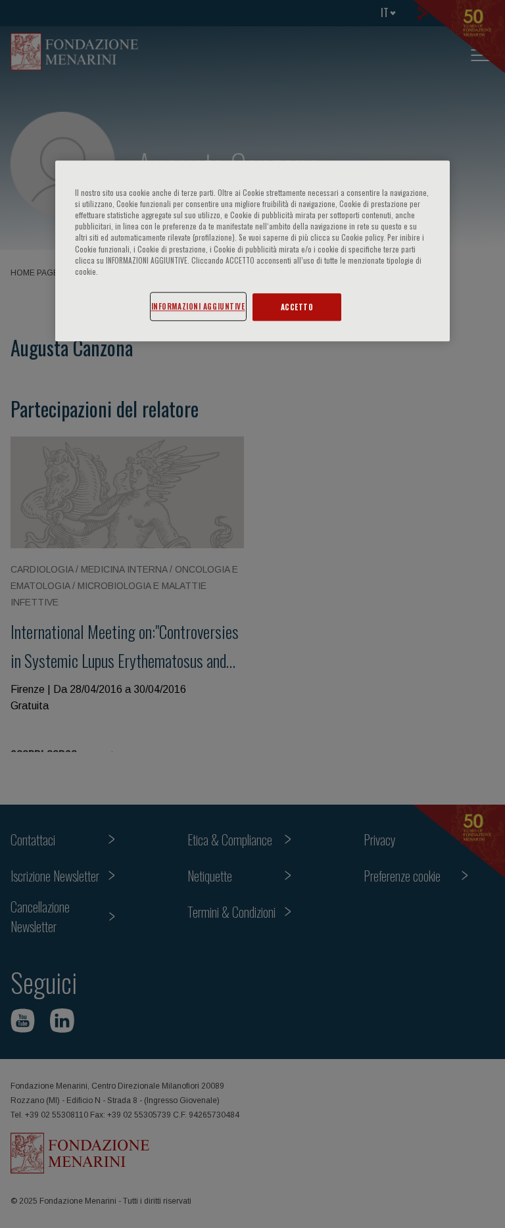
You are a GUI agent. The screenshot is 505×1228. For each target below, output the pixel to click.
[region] (252, 251)
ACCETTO (297, 306)
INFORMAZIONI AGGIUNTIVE (198, 306)
